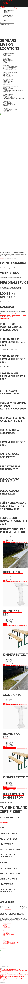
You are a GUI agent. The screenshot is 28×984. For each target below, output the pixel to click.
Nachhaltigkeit (8, 16)
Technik (24, 315)
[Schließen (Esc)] (4, 982)
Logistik (5, 12)
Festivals (25, 255)
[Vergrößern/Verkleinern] (0, 982)
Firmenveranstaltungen (16, 257)
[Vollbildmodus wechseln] (2, 982)
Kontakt (5, 20)
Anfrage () (5, 3)
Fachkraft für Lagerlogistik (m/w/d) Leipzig (10, 973)
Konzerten (20, 255)
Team (4, 931)
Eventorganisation (9, 10)
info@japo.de (3, 948)
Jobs (4, 18)
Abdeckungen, (3, 315)
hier (19, 920)
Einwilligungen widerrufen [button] (9, 943)
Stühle (8, 315)
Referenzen (5, 932)
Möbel (4, 316)
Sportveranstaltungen (5, 257)
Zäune (8, 313)
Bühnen (13, 315)
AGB (4, 940)
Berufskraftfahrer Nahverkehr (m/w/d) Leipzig (10, 969)
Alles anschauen (4, 318)
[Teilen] (3, 982)
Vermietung (6, 11)
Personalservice (8, 15)
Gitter (13, 313)
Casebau (5, 14)
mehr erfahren (4, 822)
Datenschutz (6, 941)
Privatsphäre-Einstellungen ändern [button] (11, 942)
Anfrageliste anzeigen (22, 542)
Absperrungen (18, 313)
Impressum (5, 939)
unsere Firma (8, 909)
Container (18, 315)
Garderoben (10, 316)
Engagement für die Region (9, 934)
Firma (4, 19)
